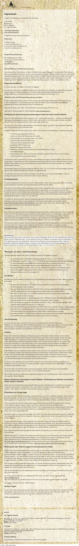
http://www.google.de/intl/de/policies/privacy (17, 441)
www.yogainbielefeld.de (11, 32)
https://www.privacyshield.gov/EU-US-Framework (49, 443)
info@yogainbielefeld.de (11, 30)
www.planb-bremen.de (11, 63)
